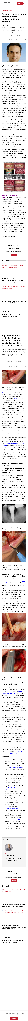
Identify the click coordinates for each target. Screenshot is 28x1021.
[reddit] (16, 39)
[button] (3, 3)
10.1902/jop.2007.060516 (14, 808)
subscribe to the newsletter (11, 753)
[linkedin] (11, 39)
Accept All (14, 1018)
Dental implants (6, 392)
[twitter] (14, 39)
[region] (14, 1016)
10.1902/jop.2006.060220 (17, 767)
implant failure (17, 398)
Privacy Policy (22, 1014)
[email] (18, 39)
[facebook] (9, 39)
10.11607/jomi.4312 (15, 819)
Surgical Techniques (7, 10)
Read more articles (19, 751)
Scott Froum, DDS (14, 359)
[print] (25, 39)
